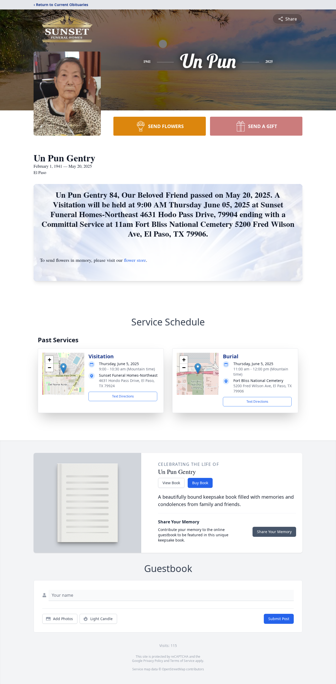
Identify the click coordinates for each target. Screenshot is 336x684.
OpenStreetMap (173, 669)
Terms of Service (182, 661)
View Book (171, 482)
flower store (135, 260)
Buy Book (200, 482)
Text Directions (123, 396)
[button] (63, 368)
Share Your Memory (274, 531)
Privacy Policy (153, 661)
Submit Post (278, 618)
